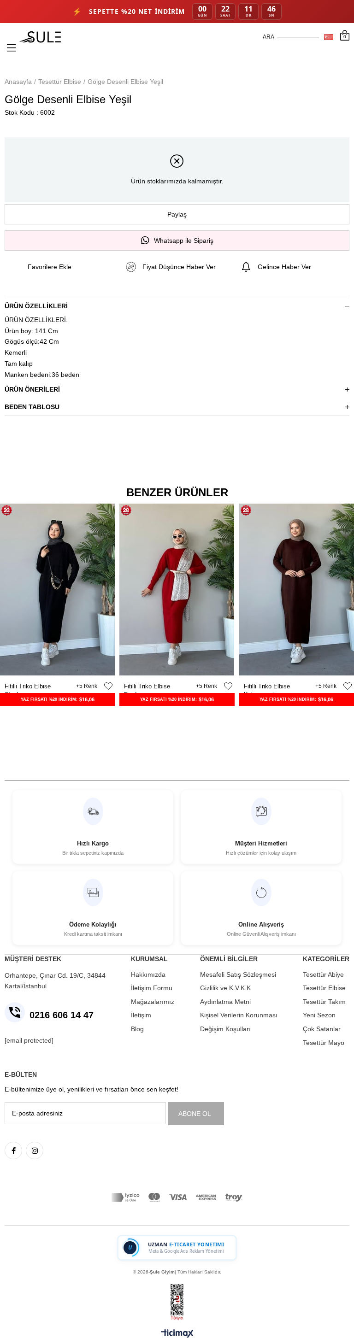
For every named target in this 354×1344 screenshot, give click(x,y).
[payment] (177, 1197)
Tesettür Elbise (324, 988)
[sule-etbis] (177, 1302)
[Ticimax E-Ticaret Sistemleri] (177, 1334)
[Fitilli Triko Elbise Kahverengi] (296, 589)
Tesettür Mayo (323, 1042)
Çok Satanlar (322, 1029)
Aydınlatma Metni (225, 1001)
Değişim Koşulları (225, 1029)
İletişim (141, 1015)
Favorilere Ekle (108, 686)
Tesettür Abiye (323, 974)
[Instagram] (34, 1150)
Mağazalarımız (152, 1001)
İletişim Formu (151, 988)
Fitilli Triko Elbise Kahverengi (267, 687)
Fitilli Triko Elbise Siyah (28, 687)
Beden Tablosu (32, 407)
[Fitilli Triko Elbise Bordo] (176, 589)
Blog (137, 1029)
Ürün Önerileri (32, 389)
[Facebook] (13, 1150)
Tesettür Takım (324, 1001)
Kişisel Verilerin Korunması (238, 1015)
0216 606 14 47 (62, 1015)
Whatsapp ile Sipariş (183, 240)
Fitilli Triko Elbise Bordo (147, 687)
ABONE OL (194, 1113)
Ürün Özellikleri (36, 306)
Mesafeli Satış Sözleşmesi (238, 974)
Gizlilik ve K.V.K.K (225, 988)
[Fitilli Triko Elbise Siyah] (57, 589)
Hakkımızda (148, 974)
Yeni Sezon (319, 1015)
